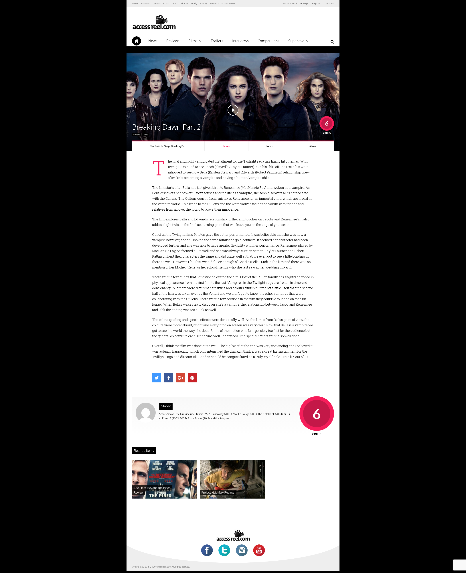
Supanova (296, 40)
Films (193, 40)
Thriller (184, 3)
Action (135, 3)
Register (316, 4)
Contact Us (328, 3)
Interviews (240, 40)
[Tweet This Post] (156, 377)
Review (226, 146)
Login (306, 4)
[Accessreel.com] (154, 29)
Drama (175, 3)
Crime (166, 3)
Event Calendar (290, 3)
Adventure (145, 3)
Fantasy (203, 3)
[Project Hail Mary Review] (232, 497)
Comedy (157, 3)
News (152, 40)
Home (136, 41)
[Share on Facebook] (168, 377)
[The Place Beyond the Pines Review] (164, 497)
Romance (214, 3)
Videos (312, 146)
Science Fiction (228, 3)
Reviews (172, 40)
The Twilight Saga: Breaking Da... (168, 146)
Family (194, 3)
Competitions (268, 40)
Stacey (166, 406)
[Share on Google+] (180, 377)
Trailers (217, 40)
